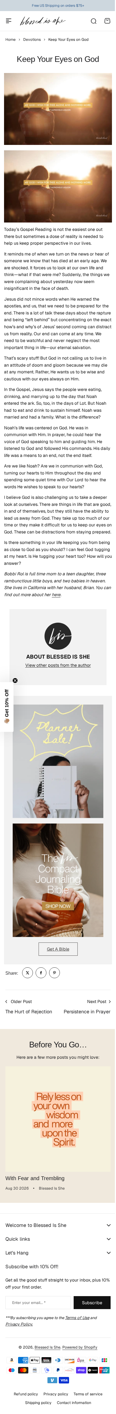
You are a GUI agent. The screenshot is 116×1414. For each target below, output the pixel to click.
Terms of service (85, 1394)
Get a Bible (58, 949)
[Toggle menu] (9, 21)
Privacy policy (53, 1394)
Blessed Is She (46, 1347)
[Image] (58, 761)
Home (10, 39)
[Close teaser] (15, 680)
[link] (27, 972)
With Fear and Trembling (34, 1178)
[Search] (93, 21)
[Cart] (107, 21)
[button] (6, 707)
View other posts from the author (58, 665)
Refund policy (24, 1394)
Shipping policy (36, 1402)
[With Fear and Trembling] (58, 1119)
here (56, 595)
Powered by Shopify (77, 1347)
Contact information (72, 1402)
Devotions (32, 39)
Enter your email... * (29, 1302)
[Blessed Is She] (42, 21)
